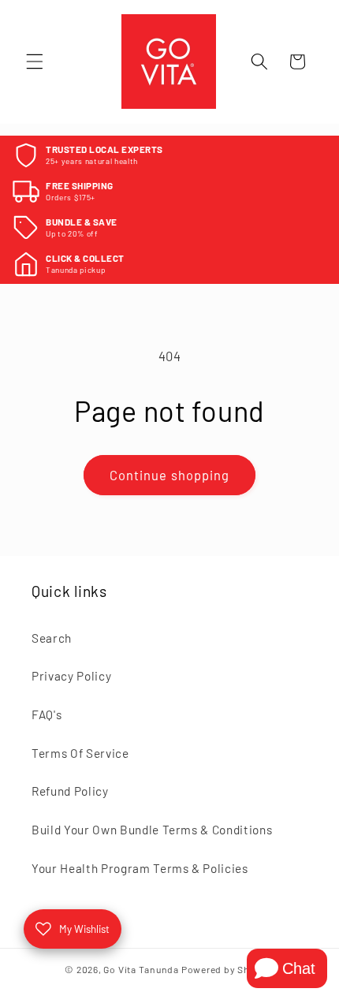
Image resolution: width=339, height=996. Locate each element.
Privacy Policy (71, 676)
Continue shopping (170, 475)
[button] (35, 61)
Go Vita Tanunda (141, 969)
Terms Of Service (80, 753)
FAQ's (46, 714)
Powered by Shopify (227, 969)
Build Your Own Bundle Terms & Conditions (152, 830)
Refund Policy (70, 791)
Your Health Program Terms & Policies (140, 868)
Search (52, 638)
